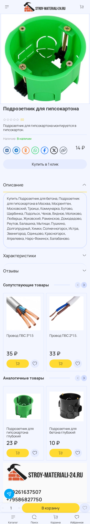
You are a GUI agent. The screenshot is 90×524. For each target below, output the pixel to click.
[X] (54, 150)
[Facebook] (44, 150)
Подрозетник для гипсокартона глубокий (20, 432)
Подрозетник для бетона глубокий (63, 430)
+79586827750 (24, 499)
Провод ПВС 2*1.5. (63, 335)
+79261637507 (23, 491)
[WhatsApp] (35, 150)
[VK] (7, 150)
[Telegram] (16, 150)
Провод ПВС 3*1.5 (19, 335)
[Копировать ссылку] (63, 150)
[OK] (26, 150)
